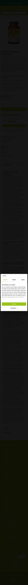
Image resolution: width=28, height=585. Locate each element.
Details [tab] (14, 279)
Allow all (14, 304)
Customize (13, 308)
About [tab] (23, 279)
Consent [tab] (5, 279)
